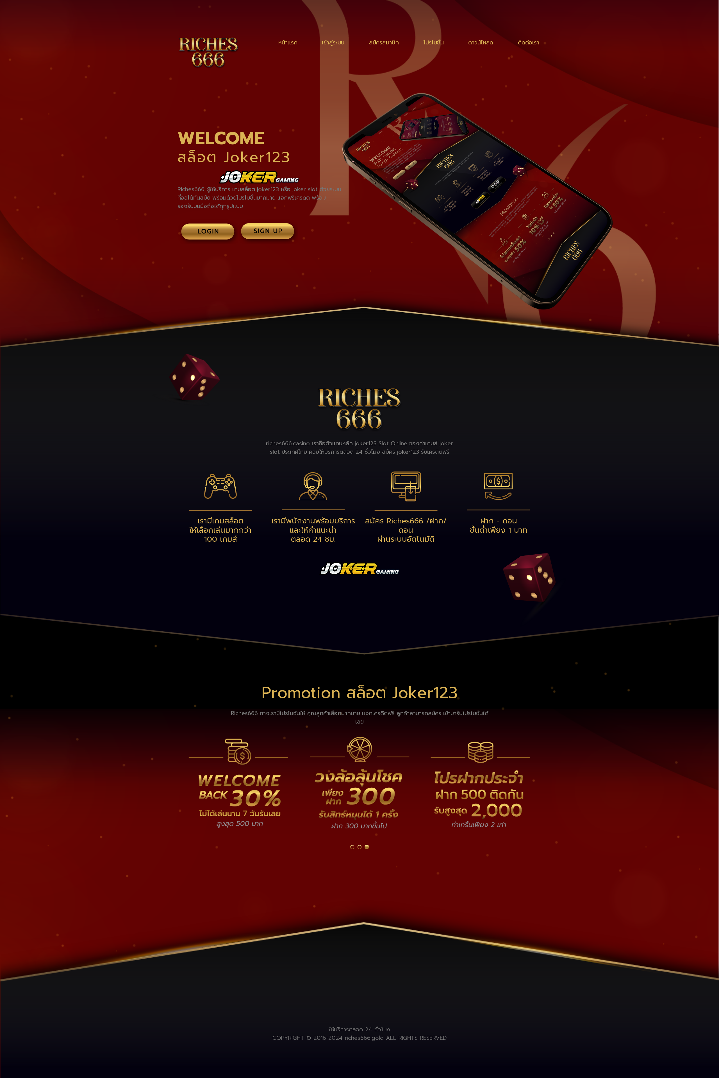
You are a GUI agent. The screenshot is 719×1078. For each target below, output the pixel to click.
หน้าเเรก (287, 42)
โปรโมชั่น (434, 42)
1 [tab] (352, 847)
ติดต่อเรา (528, 42)
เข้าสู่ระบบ (333, 42)
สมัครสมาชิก (384, 42)
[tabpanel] (238, 782)
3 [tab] (367, 847)
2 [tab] (359, 847)
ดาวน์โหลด (480, 42)
